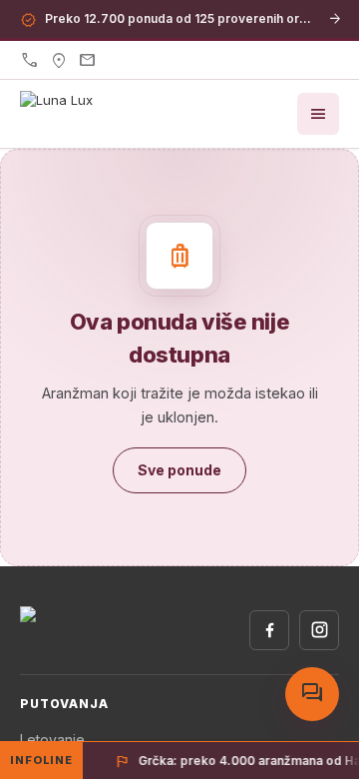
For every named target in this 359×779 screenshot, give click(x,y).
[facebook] (269, 630)
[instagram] (319, 630)
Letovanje (52, 739)
